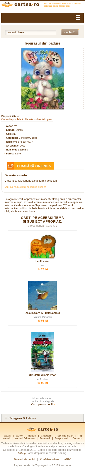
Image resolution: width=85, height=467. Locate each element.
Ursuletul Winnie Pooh (42, 375)
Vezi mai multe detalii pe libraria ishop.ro (25, 187)
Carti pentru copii (28, 137)
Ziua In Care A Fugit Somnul (43, 313)
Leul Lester (42, 261)
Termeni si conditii (24, 459)
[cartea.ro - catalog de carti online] (42, 430)
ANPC (67, 459)
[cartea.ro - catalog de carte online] (42, 5)
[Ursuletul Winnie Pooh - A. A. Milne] (42, 352)
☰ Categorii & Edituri (20, 418)
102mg (22, 453)
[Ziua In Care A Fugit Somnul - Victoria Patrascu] (42, 295)
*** (15, 126)
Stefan (19, 130)
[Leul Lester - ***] (42, 246)
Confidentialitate (49, 459)
